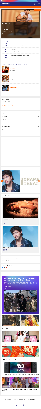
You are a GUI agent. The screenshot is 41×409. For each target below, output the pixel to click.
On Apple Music (7, 260)
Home (2, 6)
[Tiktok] (27, 404)
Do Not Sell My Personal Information (30, 402)
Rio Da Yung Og (13, 87)
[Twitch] (24, 404)
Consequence (2, 1)
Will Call (4, 119)
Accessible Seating (6, 126)
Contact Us (20, 402)
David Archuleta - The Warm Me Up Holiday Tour (20, 55)
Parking (3, 123)
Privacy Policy (6, 402)
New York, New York (6, 35)
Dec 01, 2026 (5, 249)
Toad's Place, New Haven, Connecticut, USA (18, 51)
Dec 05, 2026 (5, 251)
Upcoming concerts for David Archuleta (13, 41)
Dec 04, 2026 (5, 250)
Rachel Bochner (7, 219)
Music (4, 0)
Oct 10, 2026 (5, 220)
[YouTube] (19, 404)
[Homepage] (6, 3)
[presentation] (2, 181)
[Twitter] (17, 404)
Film (8, 0)
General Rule (5, 129)
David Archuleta (14, 43)
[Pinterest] (22, 404)
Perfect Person (13, 78)
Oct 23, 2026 (5, 223)
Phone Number (5, 116)
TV (9, 0)
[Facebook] (15, 404)
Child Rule (4, 133)
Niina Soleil (12, 68)
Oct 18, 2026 (5, 222)
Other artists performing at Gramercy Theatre (14, 64)
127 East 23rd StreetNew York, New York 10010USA (7, 105)
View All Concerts (5, 26)
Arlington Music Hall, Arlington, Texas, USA (17, 45)
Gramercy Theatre (7, 33)
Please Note (4, 113)
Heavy (12, 0)
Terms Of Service (13, 402)
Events (6, 6)
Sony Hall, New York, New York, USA (16, 57)
